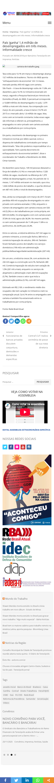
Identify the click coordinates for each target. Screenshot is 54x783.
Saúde (45, 741)
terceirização (42, 698)
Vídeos (6, 702)
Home (5, 31)
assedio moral (9, 687)
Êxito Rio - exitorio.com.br (14, 660)
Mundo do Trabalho (16, 598)
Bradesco (37, 687)
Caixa (45, 687)
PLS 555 (18, 695)
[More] (29, 321)
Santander (30, 698)
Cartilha (6, 690)
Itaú (12, 695)
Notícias (15, 59)
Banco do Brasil (24, 687)
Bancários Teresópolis (37, 55)
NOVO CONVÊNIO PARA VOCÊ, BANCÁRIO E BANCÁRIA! (24, 721)
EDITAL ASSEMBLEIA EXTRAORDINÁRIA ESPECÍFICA (26, 429)
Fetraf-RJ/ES (44, 690)
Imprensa (14, 31)
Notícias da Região (15, 643)
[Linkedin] (17, 321)
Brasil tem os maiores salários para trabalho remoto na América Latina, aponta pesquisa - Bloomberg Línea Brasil (27, 629)
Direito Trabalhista (28, 690)
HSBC (5, 695)
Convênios (19, 741)
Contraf (15, 690)
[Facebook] (5, 321)
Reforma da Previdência (13, 698)
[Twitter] (11, 321)
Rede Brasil (29, 695)
